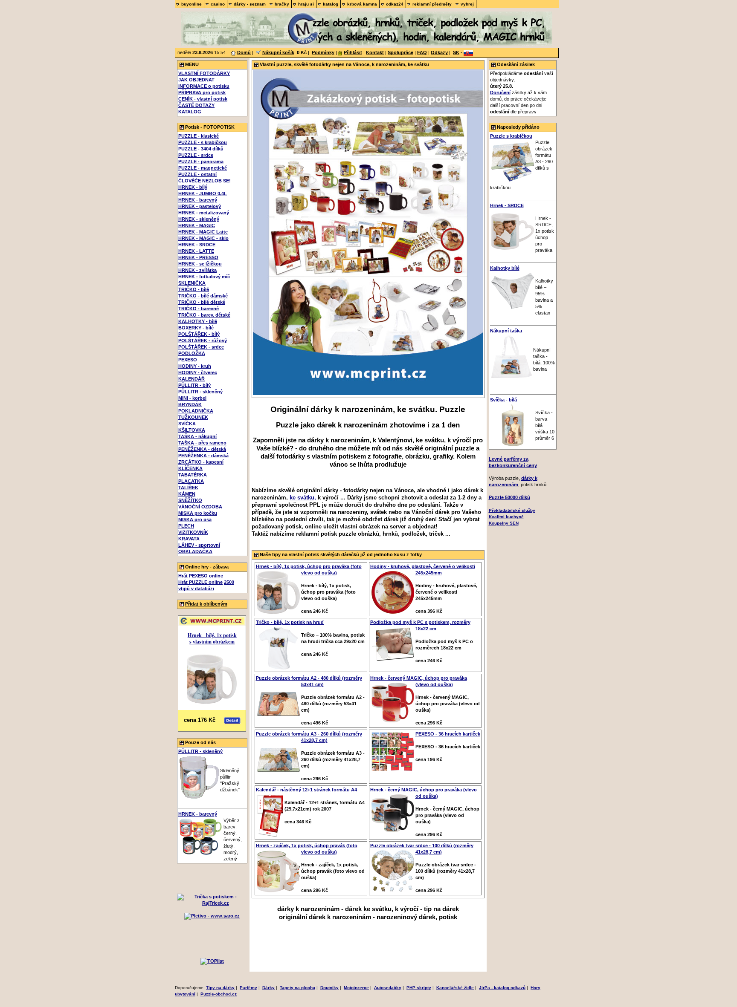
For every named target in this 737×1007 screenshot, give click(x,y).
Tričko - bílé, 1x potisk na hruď (290, 622)
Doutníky (329, 987)
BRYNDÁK (190, 404)
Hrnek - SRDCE (507, 205)
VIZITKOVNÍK (193, 532)
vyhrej (467, 4)
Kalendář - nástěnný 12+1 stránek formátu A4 (306, 789)
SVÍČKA (187, 423)
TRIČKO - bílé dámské (203, 295)
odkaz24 (395, 4)
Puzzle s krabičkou (511, 135)
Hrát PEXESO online (200, 575)
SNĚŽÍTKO (190, 500)
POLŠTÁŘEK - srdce (201, 346)
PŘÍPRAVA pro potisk (202, 92)
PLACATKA (191, 481)
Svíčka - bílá (503, 399)
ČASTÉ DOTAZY (196, 105)
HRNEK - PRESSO (198, 257)
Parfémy (248, 987)
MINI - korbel (192, 398)
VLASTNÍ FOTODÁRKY (204, 73)
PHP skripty (418, 987)
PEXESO (187, 359)
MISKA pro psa (195, 519)
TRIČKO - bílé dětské (201, 302)
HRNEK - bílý (192, 187)
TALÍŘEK (188, 487)
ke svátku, (303, 497)
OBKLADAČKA (195, 551)
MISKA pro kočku (197, 513)
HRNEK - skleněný (198, 219)
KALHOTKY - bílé (197, 321)
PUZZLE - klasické (198, 135)
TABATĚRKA (192, 474)
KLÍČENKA (190, 468)
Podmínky (323, 52)
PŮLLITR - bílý (194, 385)
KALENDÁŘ (191, 378)
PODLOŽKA (191, 353)
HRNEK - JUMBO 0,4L (202, 193)
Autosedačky (387, 987)
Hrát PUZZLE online (200, 582)
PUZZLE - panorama (200, 161)
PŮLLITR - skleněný (200, 391)
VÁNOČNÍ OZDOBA (200, 506)
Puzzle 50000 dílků (509, 497)
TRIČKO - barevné (198, 308)
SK (456, 52)
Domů (244, 52)
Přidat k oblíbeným (206, 603)
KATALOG (189, 111)
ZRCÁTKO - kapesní (200, 462)
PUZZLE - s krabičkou (202, 142)
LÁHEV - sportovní (199, 545)
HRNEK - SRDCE (196, 244)
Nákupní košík (278, 52)
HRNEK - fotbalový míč (204, 276)
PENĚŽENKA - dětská (202, 449)
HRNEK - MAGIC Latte (203, 231)
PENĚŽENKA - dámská (203, 455)
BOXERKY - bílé (196, 327)
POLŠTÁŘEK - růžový (202, 340)
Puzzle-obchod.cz (218, 994)
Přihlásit (353, 52)
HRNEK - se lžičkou (200, 263)
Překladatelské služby (512, 510)
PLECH (186, 525)
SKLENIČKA (192, 283)
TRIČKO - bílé (193, 289)
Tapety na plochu (297, 987)
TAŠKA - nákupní (197, 436)
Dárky (268, 987)
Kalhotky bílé (504, 268)
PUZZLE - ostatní (197, 174)
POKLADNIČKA (195, 410)
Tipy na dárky (220, 987)
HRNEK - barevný (197, 199)
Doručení (500, 92)
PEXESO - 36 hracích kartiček (447, 733)
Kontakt (375, 52)
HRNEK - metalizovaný (203, 212)
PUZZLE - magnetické (202, 167)
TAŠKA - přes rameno (202, 442)
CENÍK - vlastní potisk (202, 98)
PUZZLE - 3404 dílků (200, 148)
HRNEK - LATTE (196, 251)
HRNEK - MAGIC (196, 225)
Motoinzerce (356, 987)
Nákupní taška (506, 330)
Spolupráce (400, 52)
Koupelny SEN (504, 523)
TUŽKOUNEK (193, 417)
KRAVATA (189, 538)
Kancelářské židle (455, 987)
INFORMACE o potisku (203, 86)
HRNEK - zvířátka (197, 270)
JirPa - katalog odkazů (502, 987)
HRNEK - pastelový (199, 206)
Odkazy (439, 52)
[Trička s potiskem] (212, 903)
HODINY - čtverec (197, 372)
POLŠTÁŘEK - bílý (199, 334)
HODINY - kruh (194, 366)
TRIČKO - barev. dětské (204, 314)
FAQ (422, 52)
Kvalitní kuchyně (506, 516)
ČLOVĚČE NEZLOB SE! (204, 180)
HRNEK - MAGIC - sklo (203, 238)
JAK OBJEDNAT (196, 79)
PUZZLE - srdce (195, 155)
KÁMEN (186, 493)
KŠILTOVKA (191, 430)
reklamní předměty (432, 4)
